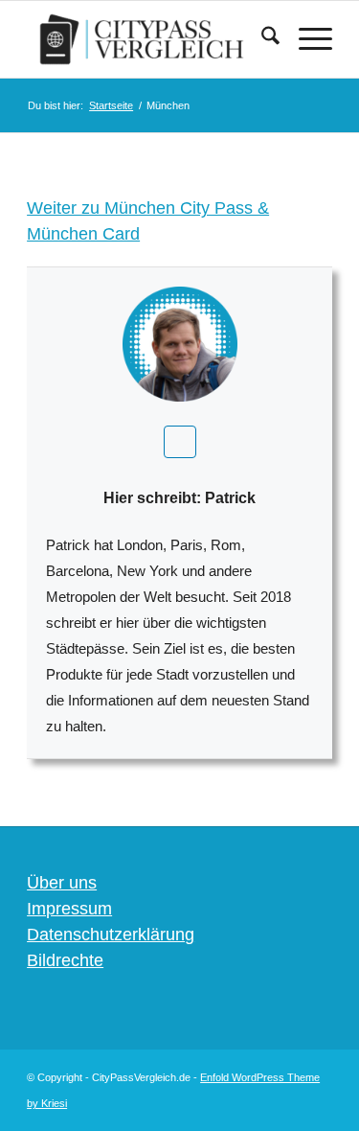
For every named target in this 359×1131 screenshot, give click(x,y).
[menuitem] (261, 39)
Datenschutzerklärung (110, 934)
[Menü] (306, 39)
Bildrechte (65, 960)
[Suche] (261, 39)
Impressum (69, 908)
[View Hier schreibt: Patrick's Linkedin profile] (180, 442)
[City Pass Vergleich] (149, 39)
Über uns (62, 882)
